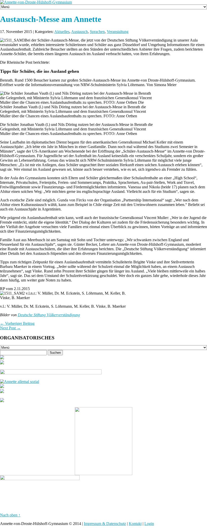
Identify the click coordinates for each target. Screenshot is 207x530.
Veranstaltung (117, 31)
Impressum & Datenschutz (105, 523)
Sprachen (97, 31)
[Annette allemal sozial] (19, 381)
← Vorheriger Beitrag (17, 323)
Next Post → (10, 328)
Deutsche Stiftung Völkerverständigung (49, 315)
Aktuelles (61, 31)
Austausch (79, 31)
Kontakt (135, 523)
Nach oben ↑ (10, 515)
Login (149, 523)
